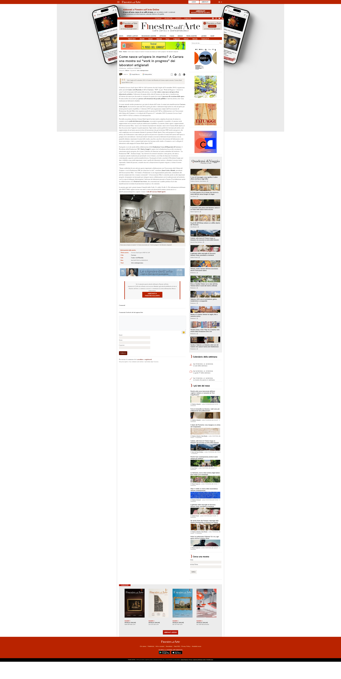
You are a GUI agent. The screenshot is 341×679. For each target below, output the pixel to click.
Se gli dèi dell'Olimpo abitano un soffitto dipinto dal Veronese (205, 224)
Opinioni (163, 36)
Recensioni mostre (149, 36)
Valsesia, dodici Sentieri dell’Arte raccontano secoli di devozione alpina (204, 269)
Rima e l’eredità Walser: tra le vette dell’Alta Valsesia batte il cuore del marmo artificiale (204, 285)
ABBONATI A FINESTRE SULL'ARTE (152, 294)
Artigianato (176, 39)
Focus (167, 39)
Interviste (159, 39)
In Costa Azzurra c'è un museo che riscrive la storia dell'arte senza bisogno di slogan (204, 193)
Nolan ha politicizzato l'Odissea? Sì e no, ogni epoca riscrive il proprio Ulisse (204, 537)
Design (180, 36)
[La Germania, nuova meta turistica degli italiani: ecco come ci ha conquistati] (205, 479)
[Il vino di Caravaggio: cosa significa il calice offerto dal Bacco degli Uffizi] (205, 172)
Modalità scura (196, 646)
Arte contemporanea (142, 70)
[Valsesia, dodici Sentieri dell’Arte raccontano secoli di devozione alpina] (205, 263)
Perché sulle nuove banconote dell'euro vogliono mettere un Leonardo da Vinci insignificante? (202, 393)
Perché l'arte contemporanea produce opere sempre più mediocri (204, 457)
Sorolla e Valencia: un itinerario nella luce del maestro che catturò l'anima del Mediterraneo (204, 346)
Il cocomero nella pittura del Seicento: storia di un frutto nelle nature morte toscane (205, 208)
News (121, 36)
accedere (140, 359)
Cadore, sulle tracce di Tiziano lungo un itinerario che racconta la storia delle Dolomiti (204, 239)
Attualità (142, 39)
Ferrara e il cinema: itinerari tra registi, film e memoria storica (204, 315)
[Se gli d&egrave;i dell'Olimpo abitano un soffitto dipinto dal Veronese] (205, 218)
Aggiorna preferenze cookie (199, 659)
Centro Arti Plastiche (137, 258)
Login (194, 2)
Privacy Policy (185, 646)
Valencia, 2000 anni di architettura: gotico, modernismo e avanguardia (203, 300)
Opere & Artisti (132, 36)
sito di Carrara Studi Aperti (156, 192)
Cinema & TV (205, 39)
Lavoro (203, 36)
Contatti (178, 18)
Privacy (190, 659)
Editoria (186, 39)
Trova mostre (191, 36)
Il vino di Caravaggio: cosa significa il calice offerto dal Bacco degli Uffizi (203, 178)
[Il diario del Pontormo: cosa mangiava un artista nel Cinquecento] (205, 431)
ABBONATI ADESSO (170, 632)
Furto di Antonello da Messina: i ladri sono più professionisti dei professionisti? (205, 410)
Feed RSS (177, 646)
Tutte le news (132, 39)
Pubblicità (187, 18)
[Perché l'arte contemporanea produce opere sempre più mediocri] (205, 463)
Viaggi (172, 36)
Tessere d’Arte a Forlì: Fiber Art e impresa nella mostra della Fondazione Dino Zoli (204, 330)
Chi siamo (158, 18)
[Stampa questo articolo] (175, 75)
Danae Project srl (184, 659)
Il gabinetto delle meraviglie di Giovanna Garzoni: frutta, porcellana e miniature (202, 254)
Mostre (150, 39)
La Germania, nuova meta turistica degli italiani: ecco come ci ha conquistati (205, 473)
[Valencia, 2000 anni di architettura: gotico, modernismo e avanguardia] (205, 294)
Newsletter (168, 18)
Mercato (194, 39)
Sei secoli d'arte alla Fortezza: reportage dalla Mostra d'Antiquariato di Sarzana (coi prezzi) (204, 521)
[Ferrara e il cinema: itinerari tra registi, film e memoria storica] (205, 309)
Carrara (133, 255)
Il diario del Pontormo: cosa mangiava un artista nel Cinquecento (205, 426)
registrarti (148, 359)
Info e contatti (159, 646)
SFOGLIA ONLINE (130, 623)
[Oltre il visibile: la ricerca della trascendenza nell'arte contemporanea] (205, 495)
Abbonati (205, 2)
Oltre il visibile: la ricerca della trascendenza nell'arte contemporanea (204, 489)
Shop (212, 36)
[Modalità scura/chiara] (184, 75)
